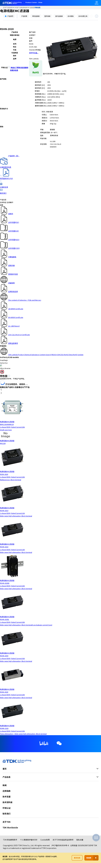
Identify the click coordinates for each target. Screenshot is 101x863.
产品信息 (9, 7)
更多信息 (77, 858)
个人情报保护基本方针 (28, 839)
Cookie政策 (45, 839)
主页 (4, 7)
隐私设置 (79, 839)
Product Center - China (33, 2)
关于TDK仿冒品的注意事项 (63, 839)
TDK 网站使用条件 (10, 839)
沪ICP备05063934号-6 (60, 845)
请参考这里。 (34, 53)
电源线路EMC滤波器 (27, 7)
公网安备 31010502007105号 (81, 845)
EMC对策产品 (16, 7)
